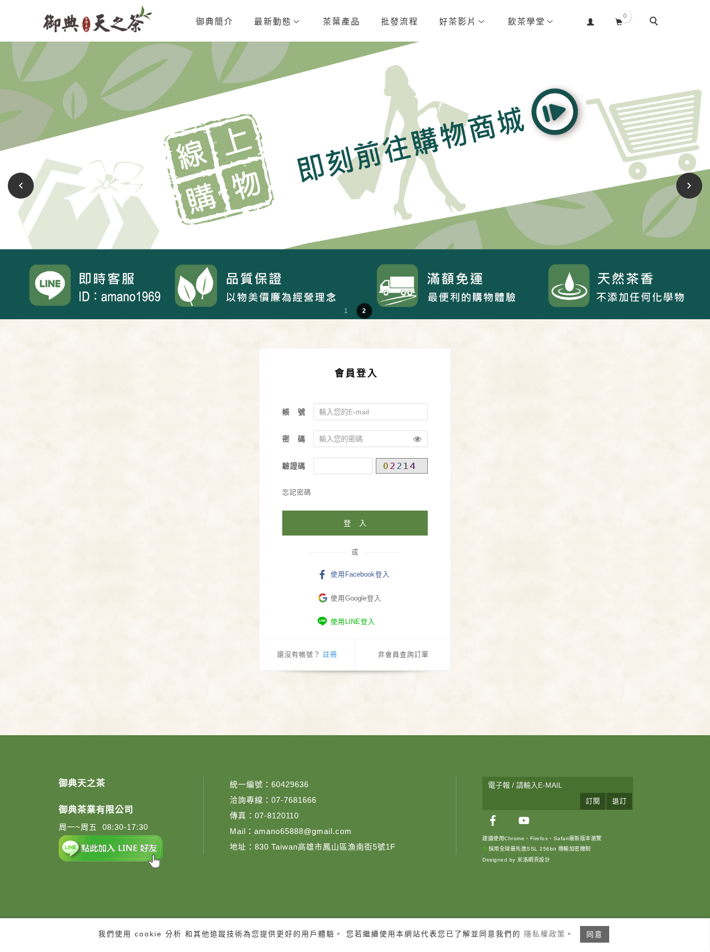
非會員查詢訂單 (403, 654)
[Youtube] (524, 820)
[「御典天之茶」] (492, 820)
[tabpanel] (355, 180)
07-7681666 (294, 799)
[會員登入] (591, 20)
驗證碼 (294, 466)
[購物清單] (619, 20)
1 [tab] (346, 311)
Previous (22, 185)
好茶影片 (458, 21)
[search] (655, 22)
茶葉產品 (341, 21)
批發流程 (399, 21)
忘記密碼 (296, 492)
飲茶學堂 (526, 21)
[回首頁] (97, 18)
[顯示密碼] (417, 439)
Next (689, 185)
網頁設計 (539, 860)
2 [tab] (364, 311)
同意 (594, 934)
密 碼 (294, 439)
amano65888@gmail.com (303, 831)
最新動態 (273, 21)
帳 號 (294, 412)
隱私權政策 (545, 934)
